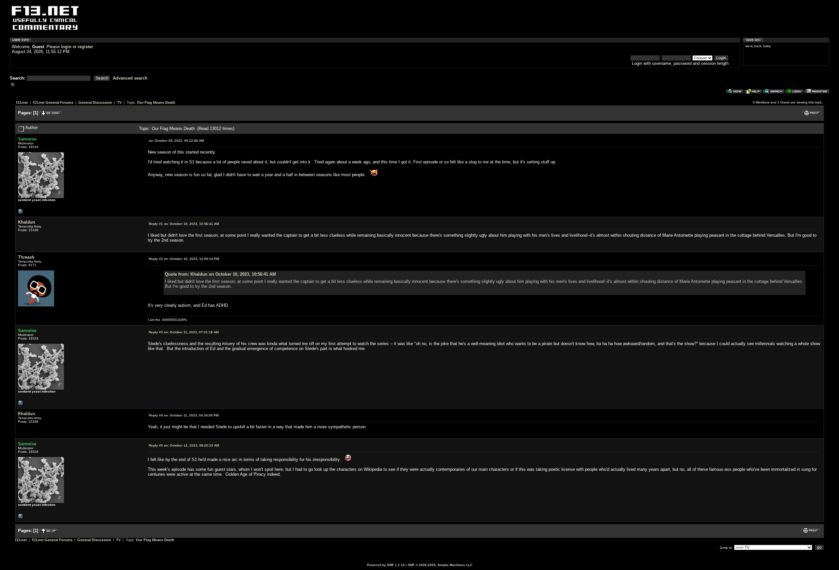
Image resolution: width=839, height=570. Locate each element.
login (66, 46)
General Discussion (95, 102)
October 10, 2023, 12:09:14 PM (184, 259)
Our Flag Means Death (156, 102)
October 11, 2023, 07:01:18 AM (184, 332)
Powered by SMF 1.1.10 (386, 565)
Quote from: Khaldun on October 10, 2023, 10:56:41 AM (220, 274)
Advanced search (130, 78)
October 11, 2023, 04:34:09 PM (184, 415)
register (85, 46)
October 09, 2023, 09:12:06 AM (176, 140)
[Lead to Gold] (20, 213)
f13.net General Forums (53, 102)
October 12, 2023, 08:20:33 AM (184, 445)
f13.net (22, 102)
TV (119, 102)
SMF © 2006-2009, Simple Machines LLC (440, 565)
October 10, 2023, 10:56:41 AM (184, 224)
